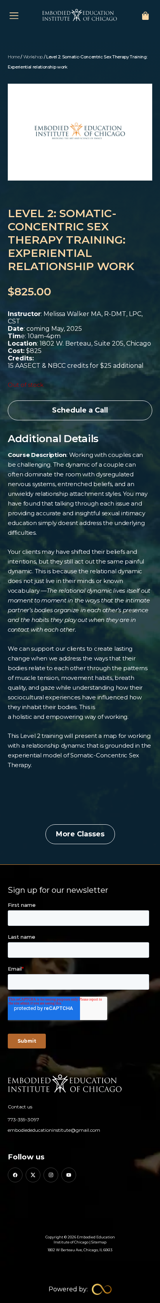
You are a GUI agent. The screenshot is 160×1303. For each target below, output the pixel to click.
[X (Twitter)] (33, 1175)
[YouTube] (68, 1175)
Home (14, 57)
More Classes (80, 834)
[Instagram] (50, 1175)
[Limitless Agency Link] (80, 1289)
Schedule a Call (80, 410)
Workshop (33, 57)
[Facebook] (15, 1175)
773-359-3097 (23, 1119)
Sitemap (98, 1242)
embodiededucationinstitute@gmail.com (54, 1130)
